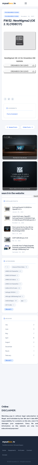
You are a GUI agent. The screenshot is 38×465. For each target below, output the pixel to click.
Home (4, 450)
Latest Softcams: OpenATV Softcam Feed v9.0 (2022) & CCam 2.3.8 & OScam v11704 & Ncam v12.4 (23, 218)
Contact (29, 450)
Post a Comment (12, 114)
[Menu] (26, 3)
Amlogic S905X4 (11, 292)
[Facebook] (5, 99)
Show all (8, 309)
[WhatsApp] (12, 99)
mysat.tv (9, 3)
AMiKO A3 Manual (11, 275)
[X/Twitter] (8, 99)
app (23, 300)
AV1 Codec (9, 305)
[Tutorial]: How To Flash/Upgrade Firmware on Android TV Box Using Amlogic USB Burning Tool (23, 247)
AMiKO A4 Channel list (12, 284)
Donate (4, 455)
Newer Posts (13, 127)
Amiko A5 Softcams (12, 288)
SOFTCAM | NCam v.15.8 (20, 238)
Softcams (21, 450)
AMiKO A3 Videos (11, 279)
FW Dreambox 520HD (12, 12)
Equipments (12, 450)
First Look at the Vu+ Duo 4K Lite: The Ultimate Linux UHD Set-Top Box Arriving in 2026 (23, 229)
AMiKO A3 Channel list (13, 271)
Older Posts (27, 127)
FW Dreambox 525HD (12, 16)
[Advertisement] (19, 84)
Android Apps (11, 300)
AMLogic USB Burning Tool (14, 296)
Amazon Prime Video (19, 267)
